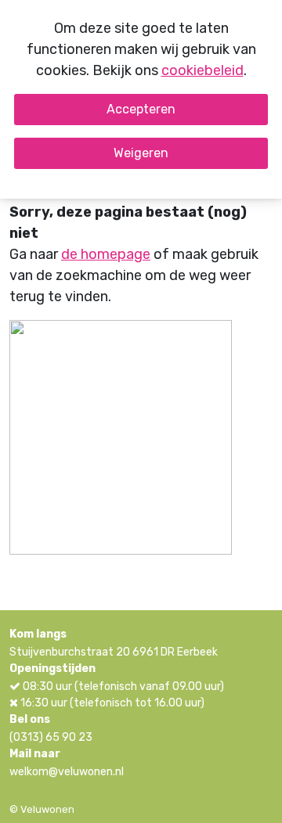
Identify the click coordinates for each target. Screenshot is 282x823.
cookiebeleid (202, 70)
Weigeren (141, 153)
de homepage (105, 254)
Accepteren (141, 109)
